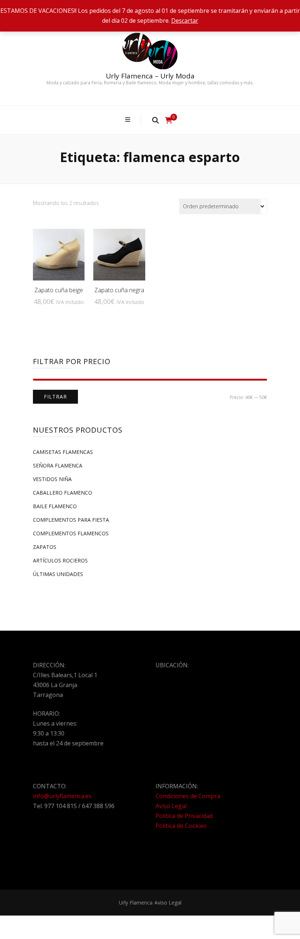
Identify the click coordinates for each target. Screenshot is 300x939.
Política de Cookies (181, 826)
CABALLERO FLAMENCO (62, 492)
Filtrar (55, 396)
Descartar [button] (184, 20)
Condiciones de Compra (187, 796)
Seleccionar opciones (59, 248)
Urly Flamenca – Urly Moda (150, 76)
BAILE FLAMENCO (55, 506)
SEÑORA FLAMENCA (57, 465)
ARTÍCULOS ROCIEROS (60, 560)
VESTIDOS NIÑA (52, 479)
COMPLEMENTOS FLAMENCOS (71, 533)
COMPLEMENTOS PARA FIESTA (71, 519)
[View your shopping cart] (168, 120)
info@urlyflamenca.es (62, 796)
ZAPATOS (44, 546)
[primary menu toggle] (128, 120)
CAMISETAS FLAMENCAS (63, 451)
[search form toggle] (155, 119)
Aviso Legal (171, 806)
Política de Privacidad (184, 816)
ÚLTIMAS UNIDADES (58, 574)
